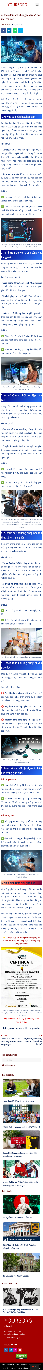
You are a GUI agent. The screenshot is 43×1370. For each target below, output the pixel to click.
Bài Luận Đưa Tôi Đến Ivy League (16, 1276)
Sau (39, 1036)
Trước (5, 1036)
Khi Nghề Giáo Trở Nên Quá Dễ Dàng (17, 1217)
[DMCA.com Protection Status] (21, 1359)
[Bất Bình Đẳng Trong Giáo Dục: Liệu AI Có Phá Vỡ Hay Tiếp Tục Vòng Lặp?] (21, 1297)
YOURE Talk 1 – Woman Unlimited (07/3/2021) (21, 1127)
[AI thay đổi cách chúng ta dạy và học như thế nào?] (21, 49)
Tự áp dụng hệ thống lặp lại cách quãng (18, 1101)
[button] (37, 4)
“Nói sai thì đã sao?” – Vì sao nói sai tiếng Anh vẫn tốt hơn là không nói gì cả (11, 1042)
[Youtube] (20, 1350)
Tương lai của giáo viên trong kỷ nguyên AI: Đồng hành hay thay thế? (32, 1041)
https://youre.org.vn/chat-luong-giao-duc (21, 1028)
